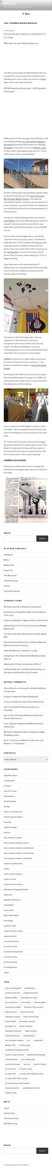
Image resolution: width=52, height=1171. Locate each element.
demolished (9, 796)
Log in (6, 1108)
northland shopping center (17, 1050)
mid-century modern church (16, 843)
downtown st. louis (28, 998)
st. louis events (10, 957)
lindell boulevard (12, 1036)
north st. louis (10, 879)
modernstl (38, 1040)
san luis (27, 1064)
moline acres (25, 1045)
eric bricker (26, 1002)
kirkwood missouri (13, 1031)
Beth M (7, 732)
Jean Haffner (9, 221)
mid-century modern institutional (19, 853)
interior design (10, 827)
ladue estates (31, 1031)
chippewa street (30, 993)
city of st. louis (10, 791)
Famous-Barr (40, 1002)
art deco (7, 786)
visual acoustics (12, 1088)
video (6, 972)
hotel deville (10, 1021)
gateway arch (11, 1012)
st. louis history (10, 962)
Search (7, 533)
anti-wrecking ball (13, 988)
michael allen (29, 1036)
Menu (27, 14)
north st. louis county (13, 884)
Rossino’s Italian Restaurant (26, 696)
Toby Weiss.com (11, 581)
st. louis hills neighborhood (31, 1074)
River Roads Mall (11, 915)
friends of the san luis (33, 1007)
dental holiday (10, 801)
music (6, 869)
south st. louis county (13, 931)
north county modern (13, 874)
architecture (9, 781)
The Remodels (10, 575)
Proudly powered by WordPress (16, 1165)
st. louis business (11, 941)
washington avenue (31, 1088)
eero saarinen (11, 1002)
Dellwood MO (11, 998)
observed (8, 895)
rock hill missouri (12, 1064)
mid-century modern (13, 838)
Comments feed (11, 1118)
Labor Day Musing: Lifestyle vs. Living (20, 650)
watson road (10, 1093)
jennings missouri (27, 1021)
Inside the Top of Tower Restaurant (28, 702)
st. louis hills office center (16, 1078)
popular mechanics (12, 900)
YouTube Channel (11, 591)
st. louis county (10, 946)
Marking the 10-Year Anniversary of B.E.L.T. (22, 664)
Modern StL (9, 565)
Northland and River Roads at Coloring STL (23, 607)
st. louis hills (10, 1074)
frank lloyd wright (13, 1007)
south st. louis (10, 926)
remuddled (9, 905)
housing (7, 822)
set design (8, 920)
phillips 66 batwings (36, 1055)
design (7, 806)
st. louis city (10, 1069)
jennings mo (10, 1026)
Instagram (8, 555)
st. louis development (13, 952)
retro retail (8, 910)
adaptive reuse (10, 775)
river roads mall (28, 1059)
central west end (12, 993)
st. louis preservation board (17, 1083)
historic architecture (13, 812)
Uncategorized (10, 967)
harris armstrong (30, 1017)
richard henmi (11, 1059)
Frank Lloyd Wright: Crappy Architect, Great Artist (26, 620)
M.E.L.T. (7, 560)
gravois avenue (27, 1012)
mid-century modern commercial (18, 848)
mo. (28, 1040)
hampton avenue (12, 1017)
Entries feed (9, 1113)
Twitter (7, 586)
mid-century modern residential (18, 858)
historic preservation (13, 817)
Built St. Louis (40, 148)
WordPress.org (10, 1123)
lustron (7, 832)
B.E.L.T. (10, 4)
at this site (12, 252)
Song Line (8, 570)
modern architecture (13, 863)
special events (10, 936)
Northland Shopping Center (16, 889)
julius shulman (25, 1026)
